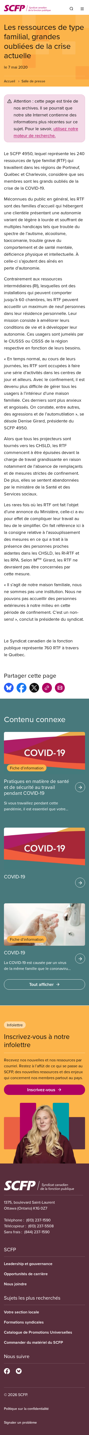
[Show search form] (71, 9)
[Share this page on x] (34, 688)
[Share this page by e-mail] (60, 688)
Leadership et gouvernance (28, 1264)
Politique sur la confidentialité (26, 1408)
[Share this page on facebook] (21, 688)
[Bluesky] (19, 1370)
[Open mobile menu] (82, 9)
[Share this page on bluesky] (9, 688)
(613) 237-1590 (38, 1220)
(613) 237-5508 (41, 1226)
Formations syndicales (24, 1322)
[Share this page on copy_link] (47, 688)
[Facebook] (7, 1370)
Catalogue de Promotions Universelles (38, 1332)
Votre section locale (21, 1312)
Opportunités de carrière (26, 1274)
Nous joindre (15, 1284)
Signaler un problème (20, 1422)
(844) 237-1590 (37, 1232)
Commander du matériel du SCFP (33, 1342)
